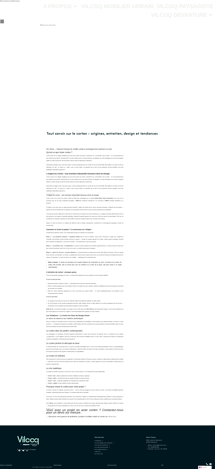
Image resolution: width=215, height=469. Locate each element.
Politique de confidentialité (6, 465)
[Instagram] (27, 450)
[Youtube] (23, 450)
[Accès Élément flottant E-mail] (210, 464)
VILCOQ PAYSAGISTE (185, 6)
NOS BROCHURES (100, 449)
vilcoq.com (112, 416)
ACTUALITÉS (99, 453)
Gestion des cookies (112, 465)
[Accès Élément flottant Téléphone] (207, 464)
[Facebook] (19, 450)
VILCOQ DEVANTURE (179, 15)
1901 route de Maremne (154, 440)
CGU (162, 465)
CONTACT (98, 451)
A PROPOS (57, 6)
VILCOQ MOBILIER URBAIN (117, 6)
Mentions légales (57, 465)
